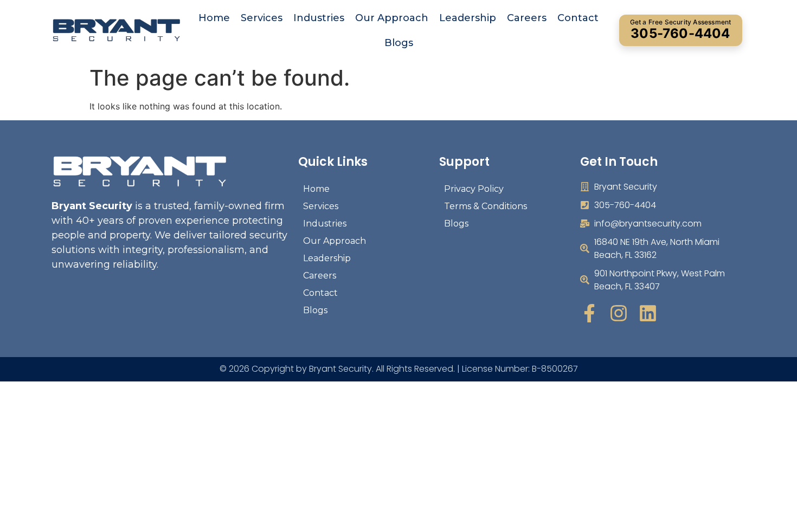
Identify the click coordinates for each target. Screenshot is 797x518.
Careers (527, 18)
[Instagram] (618, 313)
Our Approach (391, 18)
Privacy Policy (474, 189)
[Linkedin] (648, 313)
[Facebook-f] (589, 313)
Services (261, 18)
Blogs (398, 43)
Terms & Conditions (485, 206)
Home (214, 18)
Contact (578, 18)
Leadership (467, 18)
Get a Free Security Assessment (680, 29)
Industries (318, 18)
